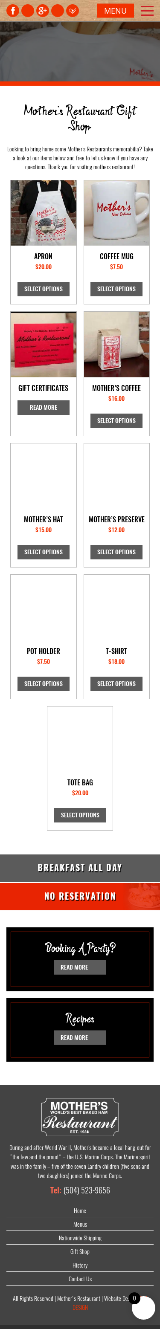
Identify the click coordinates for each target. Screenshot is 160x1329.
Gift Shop (80, 1252)
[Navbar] (147, 10)
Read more (43, 407)
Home (80, 1211)
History (80, 1265)
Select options (43, 289)
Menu (115, 11)
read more (75, 967)
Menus (80, 1224)
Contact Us (80, 1279)
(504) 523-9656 (87, 1190)
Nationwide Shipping (80, 1238)
